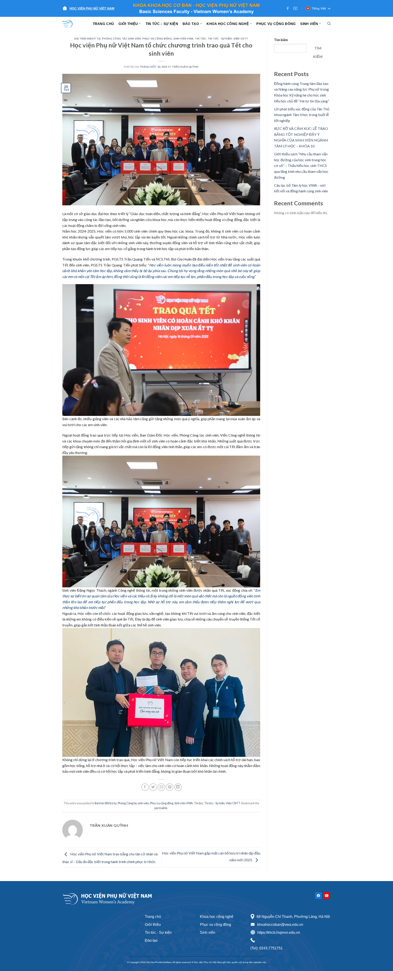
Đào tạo (151, 940)
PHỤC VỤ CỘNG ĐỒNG (276, 24)
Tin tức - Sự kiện (220, 38)
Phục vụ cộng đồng (215, 924)
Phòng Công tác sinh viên (121, 38)
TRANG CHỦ (103, 24)
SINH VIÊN (309, 24)
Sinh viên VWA (184, 38)
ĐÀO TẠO (191, 24)
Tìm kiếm (281, 40)
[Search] (329, 23)
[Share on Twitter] (153, 787)
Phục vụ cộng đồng (157, 38)
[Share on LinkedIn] (178, 787)
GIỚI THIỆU (128, 24)
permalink (160, 808)
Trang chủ (153, 917)
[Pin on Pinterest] (169, 787)
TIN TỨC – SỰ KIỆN (162, 24)
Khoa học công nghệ (216, 917)
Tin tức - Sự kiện (158, 932)
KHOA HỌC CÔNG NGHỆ (228, 24)
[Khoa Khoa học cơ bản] (70, 23)
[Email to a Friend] (161, 787)
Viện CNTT (240, 38)
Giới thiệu (153, 924)
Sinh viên (207, 932)
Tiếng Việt (319, 8)
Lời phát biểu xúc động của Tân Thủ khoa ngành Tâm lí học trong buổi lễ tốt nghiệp (301, 115)
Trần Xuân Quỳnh (185, 66)
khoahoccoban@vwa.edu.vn (280, 924)
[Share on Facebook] (145, 787)
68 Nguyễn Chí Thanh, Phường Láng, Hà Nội (293, 917)
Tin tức (200, 38)
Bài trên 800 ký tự (87, 38)
